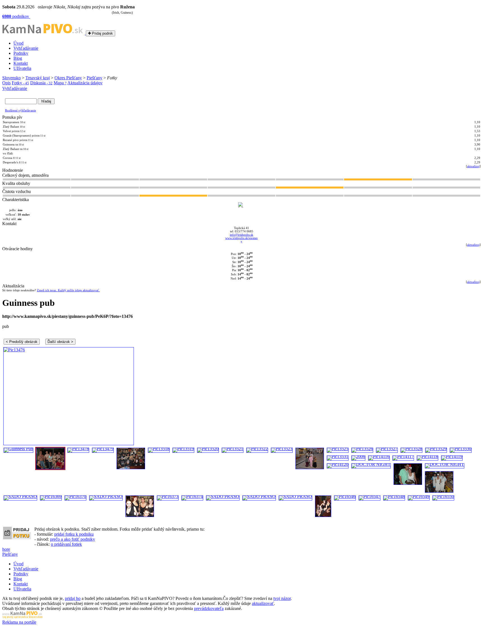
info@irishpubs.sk (241, 234)
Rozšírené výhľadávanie (20, 110)
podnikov (16, 16)
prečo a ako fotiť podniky (72, 539)
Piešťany (94, 77)
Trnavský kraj (37, 77)
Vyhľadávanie (25, 48)
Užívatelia (22, 68)
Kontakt (20, 63)
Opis (6, 82)
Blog (17, 58)
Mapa (60, 82)
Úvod (18, 43)
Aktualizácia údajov (85, 82)
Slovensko (11, 77)
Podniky (20, 53)
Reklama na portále (19, 622)
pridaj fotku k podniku (74, 534)
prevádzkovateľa (209, 608)
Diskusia (41, 82)
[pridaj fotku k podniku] (17, 537)
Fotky (20, 82)
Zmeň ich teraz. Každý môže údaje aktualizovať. (68, 290)
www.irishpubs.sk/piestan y (241, 239)
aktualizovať (263, 603)
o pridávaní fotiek (66, 544)
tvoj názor (282, 598)
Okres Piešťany (68, 77)
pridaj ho (72, 598)
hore (6, 549)
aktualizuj (473, 166)
